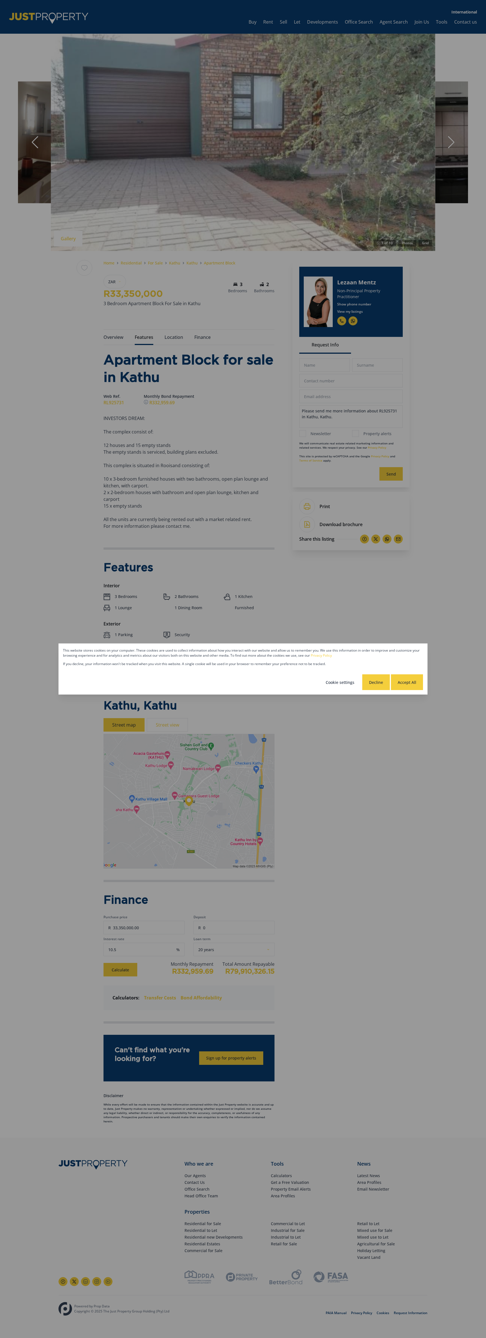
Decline (376, 682)
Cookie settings (340, 682)
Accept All (407, 682)
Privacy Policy (321, 655)
